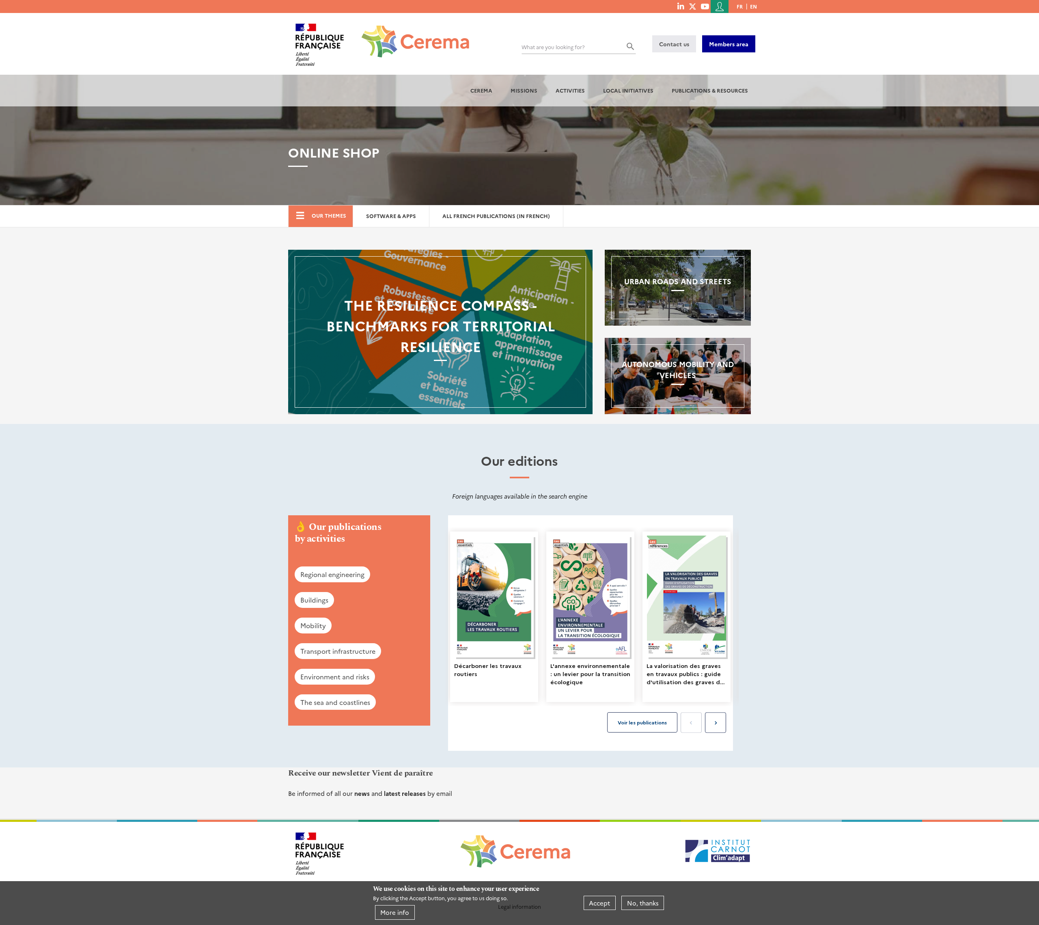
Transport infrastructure (337, 650)
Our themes (329, 215)
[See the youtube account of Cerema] (705, 6)
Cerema (481, 90)
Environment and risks (334, 676)
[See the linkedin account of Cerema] (680, 6)
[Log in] (720, 6)
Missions (524, 90)
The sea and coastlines (335, 702)
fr (740, 6)
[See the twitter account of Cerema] (692, 6)
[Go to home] (410, 35)
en (753, 6)
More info (394, 912)
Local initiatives (628, 90)
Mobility (313, 625)
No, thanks (643, 903)
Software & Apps (391, 215)
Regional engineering (332, 574)
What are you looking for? (553, 47)
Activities (570, 90)
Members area (728, 44)
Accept (599, 903)
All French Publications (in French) (496, 215)
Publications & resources (710, 90)
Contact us (674, 44)
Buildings (314, 599)
